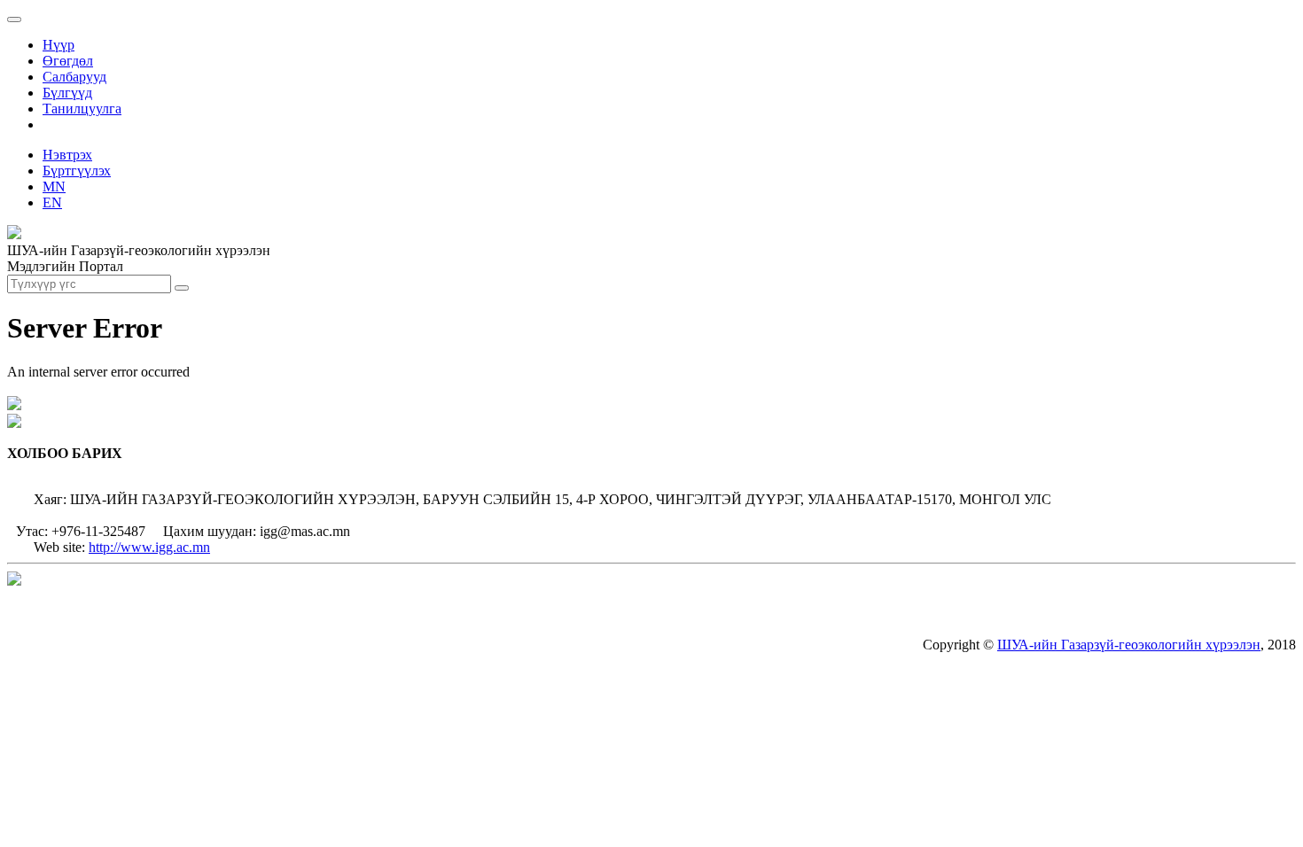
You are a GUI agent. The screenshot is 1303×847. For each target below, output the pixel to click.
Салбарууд (74, 76)
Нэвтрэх (67, 154)
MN (54, 186)
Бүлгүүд (67, 92)
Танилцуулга (82, 108)
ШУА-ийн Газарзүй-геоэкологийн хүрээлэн (1128, 644)
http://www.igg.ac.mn (149, 547)
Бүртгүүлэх (77, 170)
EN (52, 202)
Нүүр (58, 44)
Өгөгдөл (68, 60)
